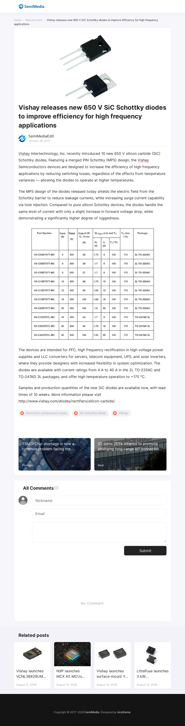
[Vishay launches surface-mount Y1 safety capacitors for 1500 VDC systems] (112, 654)
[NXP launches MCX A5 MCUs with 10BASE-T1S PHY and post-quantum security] (72, 654)
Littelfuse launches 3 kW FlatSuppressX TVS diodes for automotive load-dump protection (153, 674)
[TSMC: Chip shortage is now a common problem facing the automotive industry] (54, 454)
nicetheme (123, 712)
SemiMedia (92, 712)
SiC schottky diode (92, 413)
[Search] (156, 6)
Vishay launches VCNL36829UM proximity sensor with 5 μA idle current (30, 674)
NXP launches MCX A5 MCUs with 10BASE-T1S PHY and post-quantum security (71, 674)
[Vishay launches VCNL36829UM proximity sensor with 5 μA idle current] (32, 654)
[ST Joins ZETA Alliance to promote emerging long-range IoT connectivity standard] (130, 454)
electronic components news (46, 413)
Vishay (24, 153)
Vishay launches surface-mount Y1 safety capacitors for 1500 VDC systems (112, 674)
